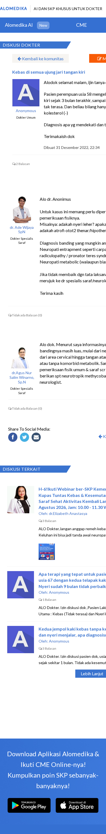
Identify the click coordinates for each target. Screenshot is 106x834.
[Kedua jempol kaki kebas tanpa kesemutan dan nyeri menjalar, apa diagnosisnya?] (20, 639)
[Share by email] (37, 438)
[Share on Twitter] (25, 438)
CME (81, 25)
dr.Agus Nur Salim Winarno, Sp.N (22, 377)
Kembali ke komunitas (42, 58)
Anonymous (26, 111)
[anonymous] (25, 92)
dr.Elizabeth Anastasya (68, 513)
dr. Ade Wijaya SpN (22, 229)
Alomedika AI (19, 25)
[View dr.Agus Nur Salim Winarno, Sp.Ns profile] (21, 354)
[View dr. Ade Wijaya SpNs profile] (21, 209)
